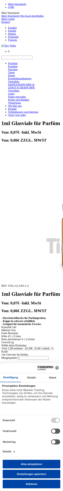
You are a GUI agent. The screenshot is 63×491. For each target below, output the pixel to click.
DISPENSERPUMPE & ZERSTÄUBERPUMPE (21, 86)
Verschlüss (13, 81)
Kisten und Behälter (18, 99)
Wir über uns (15, 105)
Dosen (11, 75)
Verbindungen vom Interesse (23, 112)
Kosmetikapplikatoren (19, 78)
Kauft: (4, 351)
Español (12, 27)
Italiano (12, 33)
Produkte (13, 63)
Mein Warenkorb (10, 16)
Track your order (17, 115)
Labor (11, 93)
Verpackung (14, 102)
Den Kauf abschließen (32, 16)
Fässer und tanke (17, 96)
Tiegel (11, 72)
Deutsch (5, 22)
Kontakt (12, 108)
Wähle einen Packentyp (13, 345)
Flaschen (12, 69)
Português (13, 36)
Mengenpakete (9, 357)
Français (12, 39)
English (12, 30)
